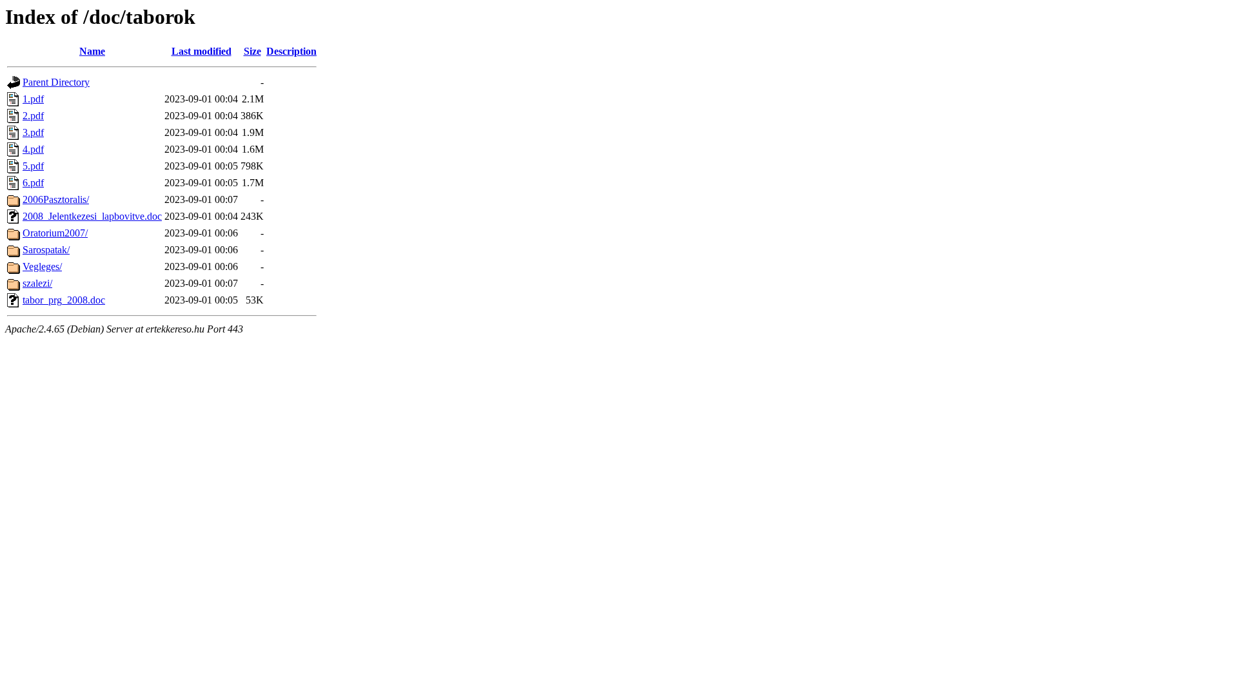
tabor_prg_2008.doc (64, 300)
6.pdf (33, 182)
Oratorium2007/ (55, 232)
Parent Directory (56, 82)
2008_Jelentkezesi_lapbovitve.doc (92, 216)
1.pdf (33, 98)
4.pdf (33, 149)
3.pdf (33, 132)
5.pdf (33, 165)
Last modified (201, 51)
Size (252, 51)
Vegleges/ (42, 266)
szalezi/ (37, 283)
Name (92, 51)
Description (291, 51)
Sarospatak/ (46, 249)
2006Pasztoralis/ (56, 199)
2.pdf (33, 115)
